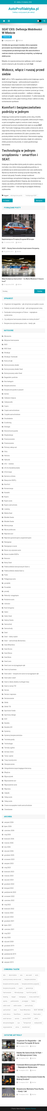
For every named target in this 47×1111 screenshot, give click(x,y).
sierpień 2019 (9, 962)
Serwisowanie (9, 698)
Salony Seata (8, 620)
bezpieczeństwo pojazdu (30, 984)
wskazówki (38, 1023)
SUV (5, 719)
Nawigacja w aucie (10, 546)
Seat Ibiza (7, 657)
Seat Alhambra (9, 645)
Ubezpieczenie (9, 764)
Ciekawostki (6, 37)
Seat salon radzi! (10, 678)
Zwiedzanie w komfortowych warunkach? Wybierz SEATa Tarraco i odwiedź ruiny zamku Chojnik (9, 201)
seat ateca (6, 1014)
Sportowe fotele (10, 711)
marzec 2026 (8, 843)
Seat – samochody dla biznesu (14, 641)
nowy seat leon (34, 997)
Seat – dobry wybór (11, 636)
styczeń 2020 (9, 941)
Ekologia (7, 427)
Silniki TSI (7, 706)
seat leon (27, 1014)
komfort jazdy (31, 992)
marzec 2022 (8, 913)
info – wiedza (9, 464)
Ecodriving (7, 422)
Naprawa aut (8, 534)
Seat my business (10, 669)
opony (5, 1001)
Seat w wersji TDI (10, 686)
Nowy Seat (8, 562)
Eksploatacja (8, 435)
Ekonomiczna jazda (11, 431)
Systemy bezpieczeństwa (13, 735)
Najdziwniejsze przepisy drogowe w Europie (18, 239)
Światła (6, 723)
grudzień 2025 (9, 855)
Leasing (7, 509)
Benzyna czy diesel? (40, 201)
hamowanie (7, 992)
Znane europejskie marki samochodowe (18, 805)
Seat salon (37, 1014)
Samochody (8, 628)
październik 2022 (10, 892)
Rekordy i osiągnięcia (11, 595)
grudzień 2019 (9, 946)
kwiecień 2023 (9, 872)
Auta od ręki (8, 361)
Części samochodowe (11, 410)
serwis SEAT (27, 1018)
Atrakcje (7, 353)
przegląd (25, 1001)
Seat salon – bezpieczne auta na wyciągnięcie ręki (21, 674)
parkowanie (15, 1001)
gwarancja (29, 988)
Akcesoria (7, 336)
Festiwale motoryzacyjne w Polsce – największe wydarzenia (20, 313)
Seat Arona (8, 649)
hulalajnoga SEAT (31, 195)
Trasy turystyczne (10, 760)
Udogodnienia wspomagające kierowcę (17, 768)
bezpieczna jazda (9, 988)
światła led (26, 1027)
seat (15, 1010)
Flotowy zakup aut (10, 447)
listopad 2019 (9, 950)
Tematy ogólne (9, 748)
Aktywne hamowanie (11, 340)
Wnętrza (7, 772)
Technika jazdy (9, 739)
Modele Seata (9, 517)
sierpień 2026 (9, 822)
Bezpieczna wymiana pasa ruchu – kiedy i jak (19, 323)
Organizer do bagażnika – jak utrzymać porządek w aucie (24, 304)
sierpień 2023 (9, 863)
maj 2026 (7, 834)
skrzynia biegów (8, 1023)
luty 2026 (7, 847)
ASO (5, 344)
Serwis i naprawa (10, 694)
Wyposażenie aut (10, 781)
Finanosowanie (9, 439)
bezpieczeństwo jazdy (11, 984)
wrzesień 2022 (9, 896)
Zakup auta (8, 797)
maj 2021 (7, 933)
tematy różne (9, 752)
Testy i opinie (8, 756)
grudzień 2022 (9, 884)
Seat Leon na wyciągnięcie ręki (14, 665)
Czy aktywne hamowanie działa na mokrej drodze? (21, 319)
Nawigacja (7, 542)
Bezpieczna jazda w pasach (14, 390)
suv (18, 1023)
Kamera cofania (9, 476)
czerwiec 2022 (9, 900)
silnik (36, 1018)
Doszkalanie (8, 418)
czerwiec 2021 (9, 929)
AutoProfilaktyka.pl (23, 9)
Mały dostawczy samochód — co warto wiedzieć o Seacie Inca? (23, 280)
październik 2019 (10, 954)
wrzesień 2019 (9, 958)
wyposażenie (7, 1027)
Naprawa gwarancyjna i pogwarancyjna (17, 538)
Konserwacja (8, 488)
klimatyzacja (19, 992)
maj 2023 (7, 867)
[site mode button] (39, 21)
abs (4, 975)
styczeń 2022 (9, 917)
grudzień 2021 (9, 921)
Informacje (8, 472)
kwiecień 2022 (9, 909)
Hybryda (7, 460)
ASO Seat (7, 348)
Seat (6, 632)
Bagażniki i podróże (11, 377)
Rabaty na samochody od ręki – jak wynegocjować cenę (23, 308)
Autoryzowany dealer (11, 365)
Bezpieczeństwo (10, 386)
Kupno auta (8, 501)
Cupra (6, 406)
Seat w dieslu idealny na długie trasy (16, 682)
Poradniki (7, 587)
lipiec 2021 (8, 925)
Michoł (20, 40)
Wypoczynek (8, 776)
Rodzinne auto (9, 599)
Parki (6, 575)
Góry (5, 451)
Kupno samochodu (10, 505)
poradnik (7, 583)
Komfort (7, 484)
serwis (17, 1018)
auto (36, 975)
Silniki (6, 702)
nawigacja (22, 997)
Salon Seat (8, 616)
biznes (6, 394)
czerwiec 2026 (9, 830)
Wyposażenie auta (10, 785)
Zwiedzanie (8, 809)
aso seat (29, 975)
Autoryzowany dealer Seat (13, 369)
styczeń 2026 (9, 851)
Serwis (6, 690)
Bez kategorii (8, 381)
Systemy (7, 731)
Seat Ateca (8, 653)
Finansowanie (9, 443)
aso (21, 975)
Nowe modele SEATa (11, 554)
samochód (6, 1010)
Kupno (6, 497)
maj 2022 (7, 905)
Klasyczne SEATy (10, 480)
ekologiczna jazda (16, 195)
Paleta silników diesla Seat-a (14, 571)
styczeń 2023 (9, 880)
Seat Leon (7, 661)
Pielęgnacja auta (10, 579)
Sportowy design (10, 715)
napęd (13, 997)
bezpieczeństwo (30, 979)
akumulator (13, 975)
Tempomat (27, 1023)
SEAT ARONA (38, 1010)
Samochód (8, 624)
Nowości (7, 558)
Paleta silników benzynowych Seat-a (17, 567)
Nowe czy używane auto (12, 550)
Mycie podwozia (9, 529)
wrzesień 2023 (9, 859)
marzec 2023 (8, 876)
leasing (5, 997)
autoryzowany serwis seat (12, 979)
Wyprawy (7, 789)
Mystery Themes (31, 1108)
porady (6, 591)
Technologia (8, 744)
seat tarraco (7, 1018)
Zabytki (6, 793)
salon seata (17, 1005)
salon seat (6, 1005)
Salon (6, 612)
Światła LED (8, 727)
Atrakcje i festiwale (10, 357)
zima (17, 1027)
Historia (7, 455)
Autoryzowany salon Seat (13, 373)
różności (7, 604)
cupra (21, 988)
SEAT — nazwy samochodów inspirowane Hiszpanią (20, 248)
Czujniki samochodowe (12, 414)
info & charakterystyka (12, 468)
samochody (29, 1005)
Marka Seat (8, 513)
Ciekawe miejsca (10, 398)
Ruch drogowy (9, 608)
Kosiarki (7, 492)
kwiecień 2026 (9, 839)
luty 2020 (7, 937)
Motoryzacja (8, 525)
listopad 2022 (9, 888)
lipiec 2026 (8, 826)
